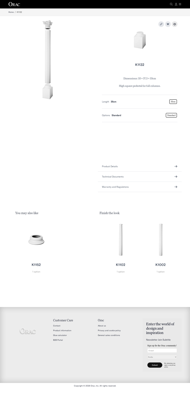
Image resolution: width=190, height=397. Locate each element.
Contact (56, 325)
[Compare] (174, 24)
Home (11, 12)
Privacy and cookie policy (109, 330)
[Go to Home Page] (14, 4)
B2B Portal (58, 340)
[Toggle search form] (171, 4)
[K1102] (120, 239)
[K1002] (160, 239)
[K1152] (36, 239)
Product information (62, 330)
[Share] (161, 24)
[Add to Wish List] (168, 24)
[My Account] (176, 4)
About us (102, 325)
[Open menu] (180, 4)
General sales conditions (109, 335)
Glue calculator (60, 335)
